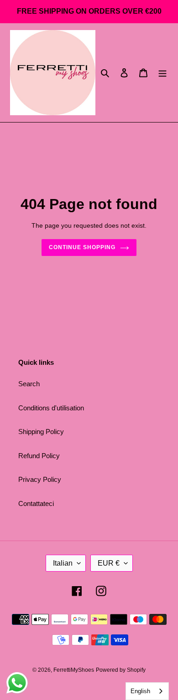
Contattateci (36, 503)
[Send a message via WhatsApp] (17, 682)
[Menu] (162, 72)
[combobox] (147, 691)
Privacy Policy (39, 479)
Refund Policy (39, 456)
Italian (63, 563)
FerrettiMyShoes (73, 670)
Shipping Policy (41, 431)
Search (29, 384)
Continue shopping (82, 247)
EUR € (109, 563)
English (140, 691)
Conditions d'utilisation (51, 408)
